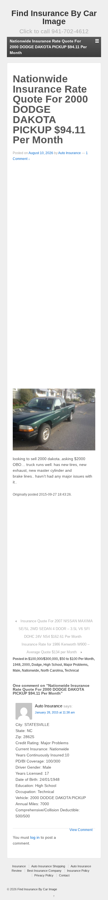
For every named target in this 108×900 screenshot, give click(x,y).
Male (16, 670)
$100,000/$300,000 (43, 659)
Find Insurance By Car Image (54, 17)
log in (35, 837)
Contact (64, 875)
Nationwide (30, 670)
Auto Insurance (69, 153)
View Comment (81, 830)
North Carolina (52, 670)
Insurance (19, 866)
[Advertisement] (54, 219)
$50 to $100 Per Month (77, 659)
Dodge (37, 665)
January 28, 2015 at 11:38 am (55, 712)
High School (52, 665)
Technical (72, 670)
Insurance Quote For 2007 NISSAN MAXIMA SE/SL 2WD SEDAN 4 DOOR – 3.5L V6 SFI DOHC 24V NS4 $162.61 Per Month (56, 629)
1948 (16, 665)
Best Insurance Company (44, 870)
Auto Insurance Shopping (48, 866)
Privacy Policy (43, 875)
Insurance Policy (78, 870)
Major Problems (76, 665)
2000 (26, 665)
